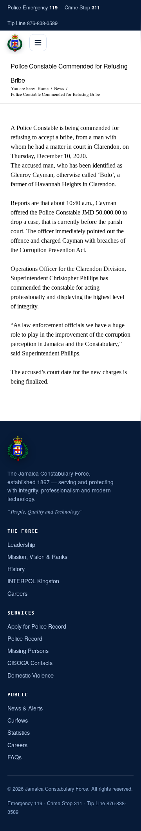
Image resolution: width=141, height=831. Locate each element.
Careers (17, 593)
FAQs (14, 757)
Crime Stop (82, 7)
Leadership (21, 544)
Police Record (24, 638)
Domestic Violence (30, 675)
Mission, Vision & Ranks (37, 556)
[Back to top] (125, 822)
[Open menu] (38, 42)
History (16, 568)
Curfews (17, 720)
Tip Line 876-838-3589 (32, 23)
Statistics (18, 732)
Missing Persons (28, 650)
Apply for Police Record (36, 626)
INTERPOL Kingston (33, 581)
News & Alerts (25, 708)
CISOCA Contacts (29, 662)
